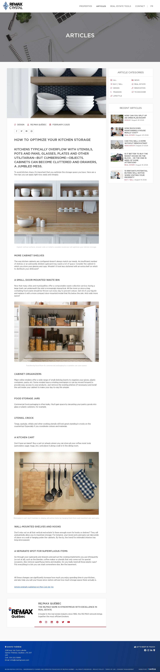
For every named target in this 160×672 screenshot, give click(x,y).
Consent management (125, 669)
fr (151, 6)
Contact (140, 6)
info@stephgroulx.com (19, 660)
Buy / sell (118, 84)
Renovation (139, 88)
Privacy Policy (98, 669)
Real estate (140, 84)
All (114, 80)
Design (20, 125)
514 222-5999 (15, 658)
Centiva (152, 669)
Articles (101, 6)
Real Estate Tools (120, 6)
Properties (85, 6)
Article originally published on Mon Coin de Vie (34, 587)
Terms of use (110, 669)
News (136, 80)
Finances (117, 92)
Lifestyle (117, 96)
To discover (140, 92)
